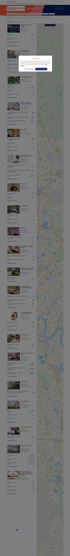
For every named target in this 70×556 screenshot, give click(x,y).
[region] (35, 64)
